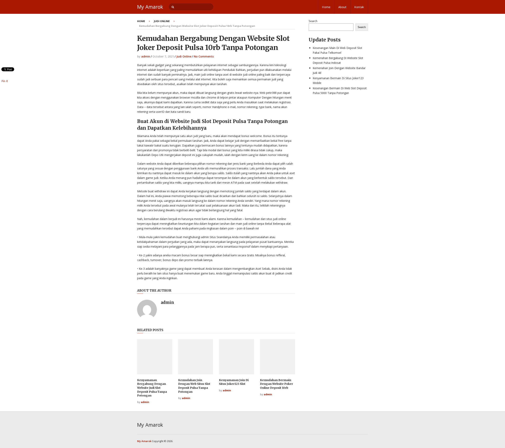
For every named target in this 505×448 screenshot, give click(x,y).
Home (326, 7)
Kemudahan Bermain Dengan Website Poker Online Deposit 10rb (276, 384)
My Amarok (150, 6)
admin (145, 56)
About (342, 7)
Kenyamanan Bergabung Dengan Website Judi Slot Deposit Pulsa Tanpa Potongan (152, 387)
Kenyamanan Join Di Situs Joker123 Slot (234, 382)
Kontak (359, 7)
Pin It (4, 81)
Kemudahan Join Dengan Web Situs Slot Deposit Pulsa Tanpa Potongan (194, 386)
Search (313, 21)
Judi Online (162, 21)
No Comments (204, 56)
